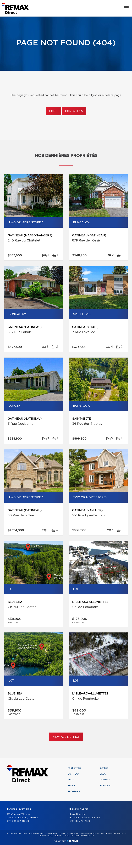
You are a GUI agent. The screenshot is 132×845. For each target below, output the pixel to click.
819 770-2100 (82, 821)
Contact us (74, 111)
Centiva (72, 841)
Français (105, 786)
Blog (103, 774)
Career (104, 768)
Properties (74, 768)
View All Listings (66, 737)
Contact (105, 780)
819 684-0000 (20, 821)
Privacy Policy (45, 836)
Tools (71, 786)
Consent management (82, 836)
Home (53, 111)
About (72, 780)
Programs (74, 791)
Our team (73, 774)
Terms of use (62, 836)
